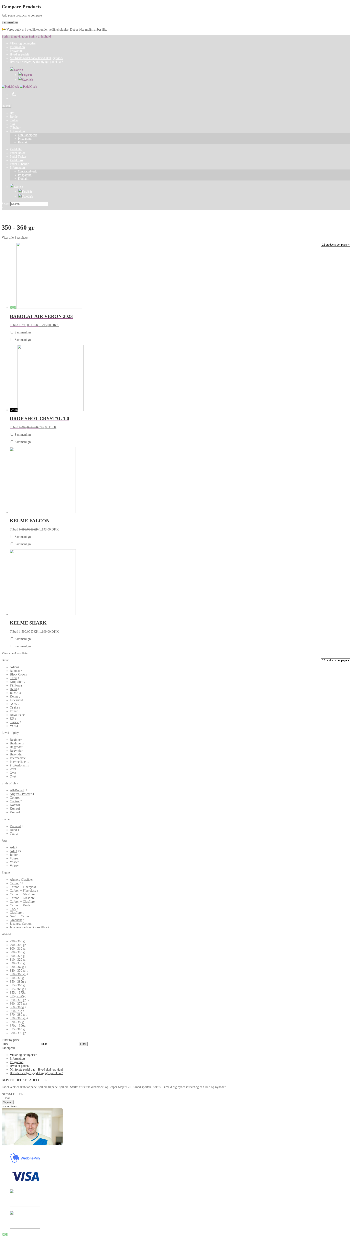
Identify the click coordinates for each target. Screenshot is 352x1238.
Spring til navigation (15, 36)
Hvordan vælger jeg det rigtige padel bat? (36, 61)
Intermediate (18, 761)
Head (13, 689)
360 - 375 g (17, 1003)
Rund (13, 830)
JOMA (14, 692)
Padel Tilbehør (19, 164)
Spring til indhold (40, 36)
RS (12, 718)
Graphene (16, 920)
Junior (14, 854)
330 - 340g (17, 967)
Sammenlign (10, 22)
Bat (12, 113)
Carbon (14, 883)
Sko (12, 124)
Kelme (14, 696)
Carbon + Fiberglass (23, 890)
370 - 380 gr (18, 1018)
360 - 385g (17, 1007)
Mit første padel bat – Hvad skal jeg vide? (36, 58)
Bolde (14, 116)
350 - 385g (17, 981)
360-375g (16, 1011)
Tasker (14, 120)
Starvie (14, 722)
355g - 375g (17, 996)
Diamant (15, 826)
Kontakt (23, 142)
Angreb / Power (20, 794)
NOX (13, 703)
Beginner (16, 743)
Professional (17, 765)
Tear (12, 833)
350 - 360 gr (18, 974)
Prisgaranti (16, 50)
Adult (13, 851)
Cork (13, 909)
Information (17, 47)
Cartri (13, 678)
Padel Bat (16, 149)
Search (6, 203)
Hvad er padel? (19, 54)
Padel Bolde (17, 153)
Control (15, 801)
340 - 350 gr (18, 970)
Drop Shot (16, 681)
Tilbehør (15, 127)
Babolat (15, 670)
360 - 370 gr (18, 1000)
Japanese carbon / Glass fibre (28, 927)
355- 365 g (17, 989)
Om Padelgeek (27, 135)
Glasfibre (16, 912)
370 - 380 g (17, 1014)
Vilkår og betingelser (23, 43)
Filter (83, 1043)
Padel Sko (16, 160)
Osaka (14, 707)
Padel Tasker (18, 156)
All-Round (17, 790)
